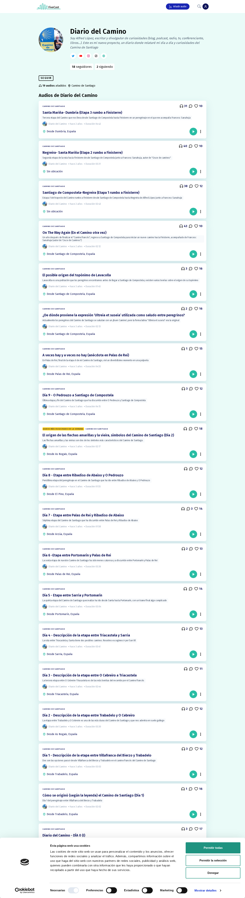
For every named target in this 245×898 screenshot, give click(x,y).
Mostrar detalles (205, 890)
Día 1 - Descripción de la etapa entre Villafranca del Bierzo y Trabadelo (96, 755)
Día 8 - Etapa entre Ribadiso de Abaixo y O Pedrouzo (82, 475)
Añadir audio (179, 6)
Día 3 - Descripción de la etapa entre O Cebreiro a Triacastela (89, 675)
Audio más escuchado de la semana (63, 429)
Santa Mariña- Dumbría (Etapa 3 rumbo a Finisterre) (82, 112)
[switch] (111, 890)
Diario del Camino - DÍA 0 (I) (63, 835)
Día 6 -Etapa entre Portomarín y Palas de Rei (76, 555)
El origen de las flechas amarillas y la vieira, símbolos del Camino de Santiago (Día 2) (108, 435)
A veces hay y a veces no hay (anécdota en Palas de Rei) (85, 355)
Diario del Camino (98, 31)
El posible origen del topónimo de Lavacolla (76, 275)
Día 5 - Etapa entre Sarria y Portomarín (72, 595)
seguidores (82, 67)
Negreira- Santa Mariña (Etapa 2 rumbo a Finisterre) (82, 152)
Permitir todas (213, 847)
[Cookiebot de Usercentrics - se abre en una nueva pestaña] (25, 890)
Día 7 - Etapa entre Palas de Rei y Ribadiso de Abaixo (83, 515)
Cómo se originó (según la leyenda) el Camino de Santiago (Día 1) (93, 795)
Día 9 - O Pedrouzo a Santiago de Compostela (78, 395)
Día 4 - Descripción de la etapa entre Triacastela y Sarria (86, 635)
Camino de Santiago (53, 106)
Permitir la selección (213, 860)
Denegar (213, 872)
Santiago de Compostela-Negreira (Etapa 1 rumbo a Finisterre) (90, 193)
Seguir (46, 78)
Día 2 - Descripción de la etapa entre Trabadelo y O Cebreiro (88, 715)
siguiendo (105, 67)
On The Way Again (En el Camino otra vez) (74, 233)
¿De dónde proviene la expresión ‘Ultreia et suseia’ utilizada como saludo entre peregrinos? (113, 315)
